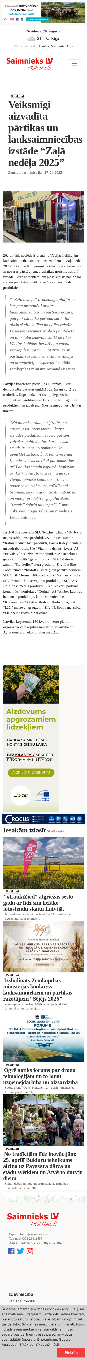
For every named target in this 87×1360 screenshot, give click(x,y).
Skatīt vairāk (55, 831)
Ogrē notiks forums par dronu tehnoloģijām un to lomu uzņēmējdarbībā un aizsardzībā (40, 1076)
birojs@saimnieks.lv (33, 1234)
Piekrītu (71, 1353)
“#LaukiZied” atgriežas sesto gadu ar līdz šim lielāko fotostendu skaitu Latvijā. (38, 902)
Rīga (55, 38)
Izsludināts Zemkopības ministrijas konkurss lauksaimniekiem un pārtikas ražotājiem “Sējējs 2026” (37, 989)
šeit (56, 1344)
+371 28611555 (32, 1238)
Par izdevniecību (21, 1301)
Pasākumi (17, 96)
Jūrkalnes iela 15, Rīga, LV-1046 (41, 1243)
